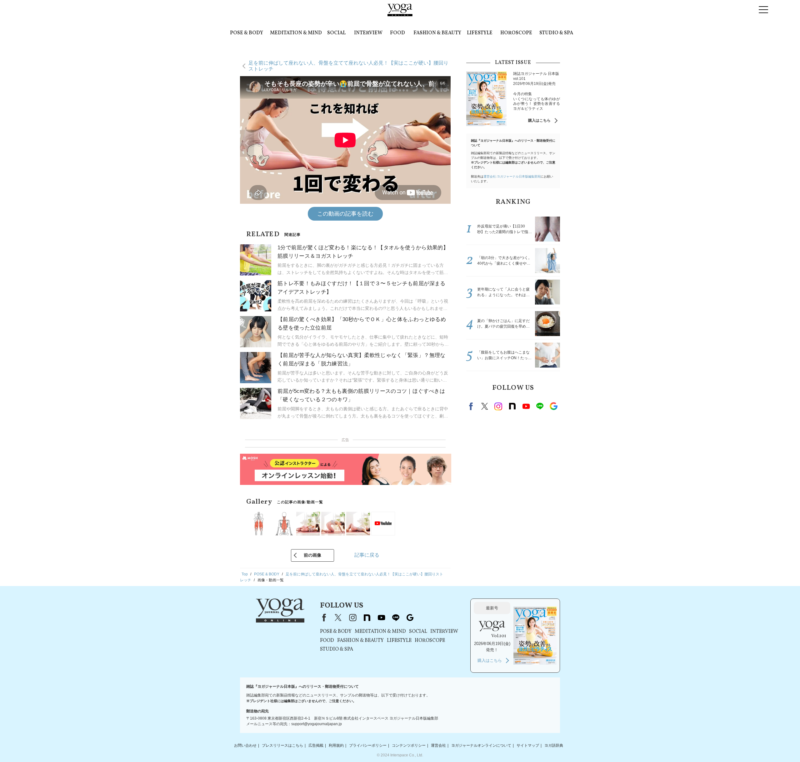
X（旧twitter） (485, 406)
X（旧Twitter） (338, 617)
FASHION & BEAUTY (437, 33)
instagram (498, 406)
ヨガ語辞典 (553, 745)
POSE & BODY (246, 33)
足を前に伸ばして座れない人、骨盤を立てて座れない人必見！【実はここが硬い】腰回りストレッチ (348, 65)
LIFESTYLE (479, 33)
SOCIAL (336, 33)
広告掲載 (315, 745)
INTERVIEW (368, 33)
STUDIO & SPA (556, 33)
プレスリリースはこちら (282, 745)
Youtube (526, 406)
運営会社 (438, 745)
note (512, 406)
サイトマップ (528, 745)
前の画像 (312, 555)
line (540, 406)
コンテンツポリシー (409, 745)
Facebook (472, 406)
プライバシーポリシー (368, 745)
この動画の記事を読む (345, 214)
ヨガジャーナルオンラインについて (481, 745)
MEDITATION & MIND (296, 33)
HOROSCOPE (516, 33)
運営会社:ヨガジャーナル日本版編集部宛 (512, 176)
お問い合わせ (245, 745)
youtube (381, 617)
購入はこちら (539, 120)
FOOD (397, 33)
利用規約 (336, 745)
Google (553, 406)
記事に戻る (366, 555)
